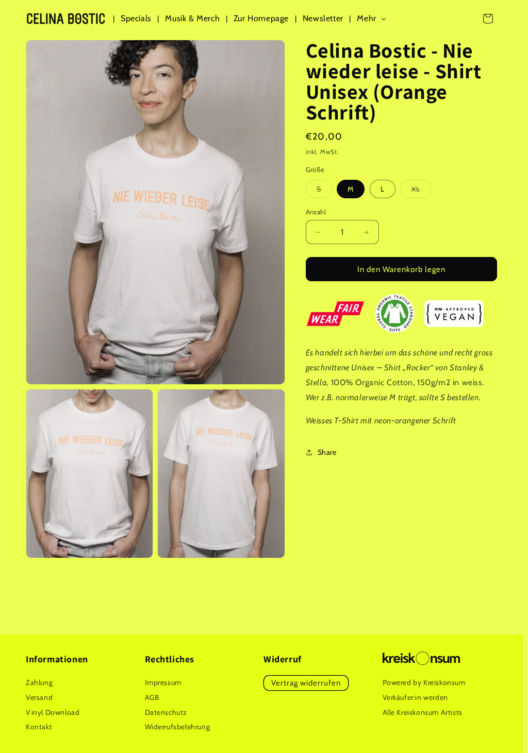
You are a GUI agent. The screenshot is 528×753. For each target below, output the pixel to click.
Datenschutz (166, 712)
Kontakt (39, 726)
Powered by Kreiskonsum (424, 682)
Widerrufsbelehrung (177, 726)
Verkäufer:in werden (415, 697)
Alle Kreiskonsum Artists (423, 712)
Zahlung (39, 682)
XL (421, 191)
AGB (152, 697)
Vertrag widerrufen (306, 683)
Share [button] (327, 452)
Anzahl (316, 212)
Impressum (163, 682)
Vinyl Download (52, 712)
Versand (39, 697)
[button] (373, 18)
